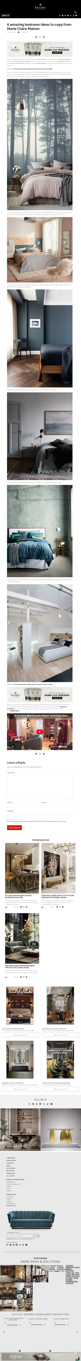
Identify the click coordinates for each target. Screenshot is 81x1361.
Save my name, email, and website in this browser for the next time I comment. (36, 821)
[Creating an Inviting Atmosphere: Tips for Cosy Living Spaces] (22, 938)
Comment (11, 773)
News (8, 1188)
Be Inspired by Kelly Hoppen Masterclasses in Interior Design (33, 69)
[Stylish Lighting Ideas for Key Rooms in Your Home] (22, 868)
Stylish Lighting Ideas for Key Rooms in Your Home (18, 896)
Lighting (10, 1163)
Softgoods (10, 1168)
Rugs (8, 1165)
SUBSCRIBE (36, 1236)
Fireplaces (10, 1173)
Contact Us (11, 1205)
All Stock (10, 1176)
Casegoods (10, 1158)
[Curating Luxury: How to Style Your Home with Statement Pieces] (58, 868)
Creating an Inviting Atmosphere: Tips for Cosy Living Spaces (20, 967)
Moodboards (10, 1203)
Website (10, 811)
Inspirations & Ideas (13, 1184)
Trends (8, 1186)
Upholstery (11, 1160)
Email (44, 802)
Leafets (9, 1199)
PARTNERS (40, 1258)
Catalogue (10, 1197)
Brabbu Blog (10, 1182)
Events (8, 1190)
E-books (9, 1201)
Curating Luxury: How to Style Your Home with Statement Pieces (57, 896)
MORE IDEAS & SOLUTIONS (40, 1261)
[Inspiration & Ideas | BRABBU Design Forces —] (40, 6)
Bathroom (10, 1171)
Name (10, 802)
